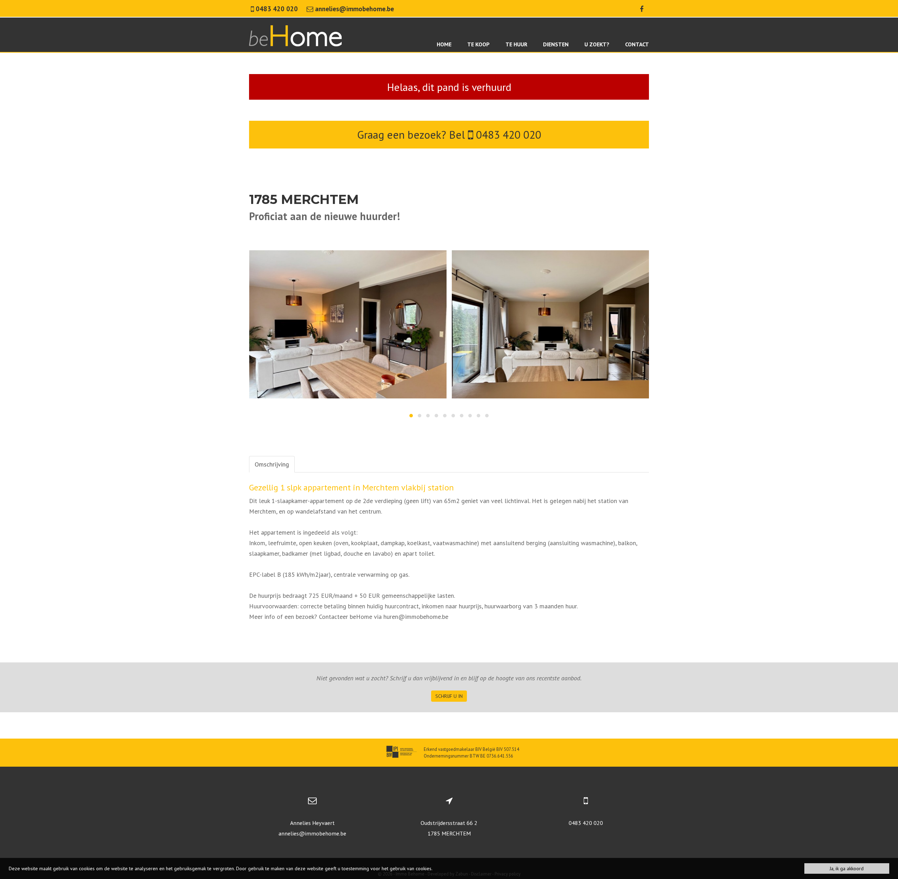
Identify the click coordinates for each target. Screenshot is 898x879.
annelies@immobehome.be (312, 833)
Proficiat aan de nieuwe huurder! (324, 216)
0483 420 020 (507, 134)
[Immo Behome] (295, 35)
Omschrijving (272, 464)
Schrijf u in (449, 696)
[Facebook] (641, 9)
